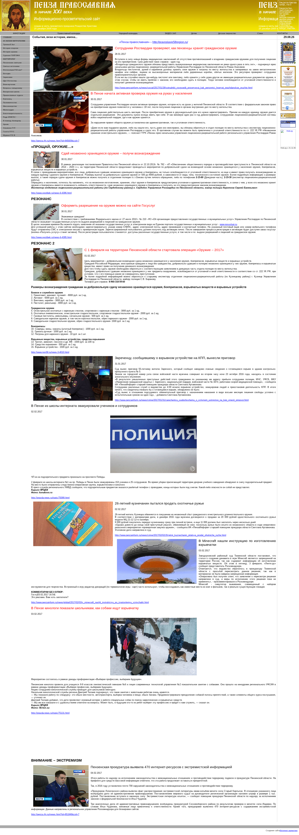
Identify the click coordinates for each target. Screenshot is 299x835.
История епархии (10, 48)
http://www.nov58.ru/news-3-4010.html (50, 352)
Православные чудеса (13, 95)
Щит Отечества (10, 81)
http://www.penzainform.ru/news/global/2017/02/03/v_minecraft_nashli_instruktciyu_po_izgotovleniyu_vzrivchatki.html (90, 602)
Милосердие (8, 110)
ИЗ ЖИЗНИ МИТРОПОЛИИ (14, 41)
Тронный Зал (9, 44)
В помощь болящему (12, 121)
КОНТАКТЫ (282, 33)
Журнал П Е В (9, 135)
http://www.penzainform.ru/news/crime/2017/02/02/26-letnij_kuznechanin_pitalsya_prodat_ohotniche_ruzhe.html (170, 535)
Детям (194, 33)
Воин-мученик (9, 84)
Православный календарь (68, 33)
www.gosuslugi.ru (228, 224)
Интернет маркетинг (289, 830)
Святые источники (11, 66)
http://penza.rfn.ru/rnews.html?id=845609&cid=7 (55, 140)
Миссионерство (10, 106)
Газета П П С (8, 132)
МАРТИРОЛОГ (9, 59)
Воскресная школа (11, 92)
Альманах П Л (9, 128)
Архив (5, 124)
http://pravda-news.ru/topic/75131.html (50, 713)
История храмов (10, 52)
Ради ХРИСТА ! (9, 117)
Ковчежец (7, 99)
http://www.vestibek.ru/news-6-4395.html (51, 237)
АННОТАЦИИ (19, 33)
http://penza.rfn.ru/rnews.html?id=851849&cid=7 (55, 814)
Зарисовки (7, 77)
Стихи (260, 33)
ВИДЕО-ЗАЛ (170, 33)
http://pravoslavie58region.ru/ (170, 42)
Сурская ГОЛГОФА (11, 55)
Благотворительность (12, 113)
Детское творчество (227, 33)
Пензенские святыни (12, 63)
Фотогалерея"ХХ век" (12, 70)
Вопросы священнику (12, 88)
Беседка (6, 73)
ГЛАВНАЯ (7, 37)
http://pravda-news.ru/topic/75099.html (50, 497)
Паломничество (10, 102)
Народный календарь (128, 33)
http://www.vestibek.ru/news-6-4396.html (51, 193)
